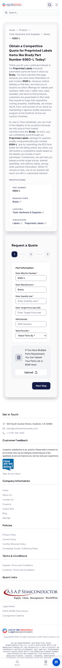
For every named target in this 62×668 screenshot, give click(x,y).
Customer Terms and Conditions (18, 570)
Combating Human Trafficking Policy (20, 548)
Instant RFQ (8, 509)
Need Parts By (23, 331)
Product (23, 30)
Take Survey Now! (12, 473)
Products (7, 504)
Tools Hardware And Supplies (24, 34)
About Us (7, 495)
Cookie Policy (9, 539)
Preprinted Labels (34, 223)
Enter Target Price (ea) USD (28, 308)
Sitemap (6, 518)
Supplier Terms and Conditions (18, 565)
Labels (16, 223)
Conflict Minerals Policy (14, 544)
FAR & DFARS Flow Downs (15, 611)
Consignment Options (13, 615)
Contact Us (8, 499)
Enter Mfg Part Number (27, 273)
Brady (47, 34)
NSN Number (22, 319)
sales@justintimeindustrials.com (22, 428)
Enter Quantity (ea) (25, 296)
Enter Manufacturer (25, 285)
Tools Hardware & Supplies (27, 212)
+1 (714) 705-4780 (15, 433)
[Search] (49, 5)
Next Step (41, 385)
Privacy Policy (9, 534)
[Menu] (56, 5)
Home (12, 30)
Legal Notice (9, 606)
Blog (5, 513)
